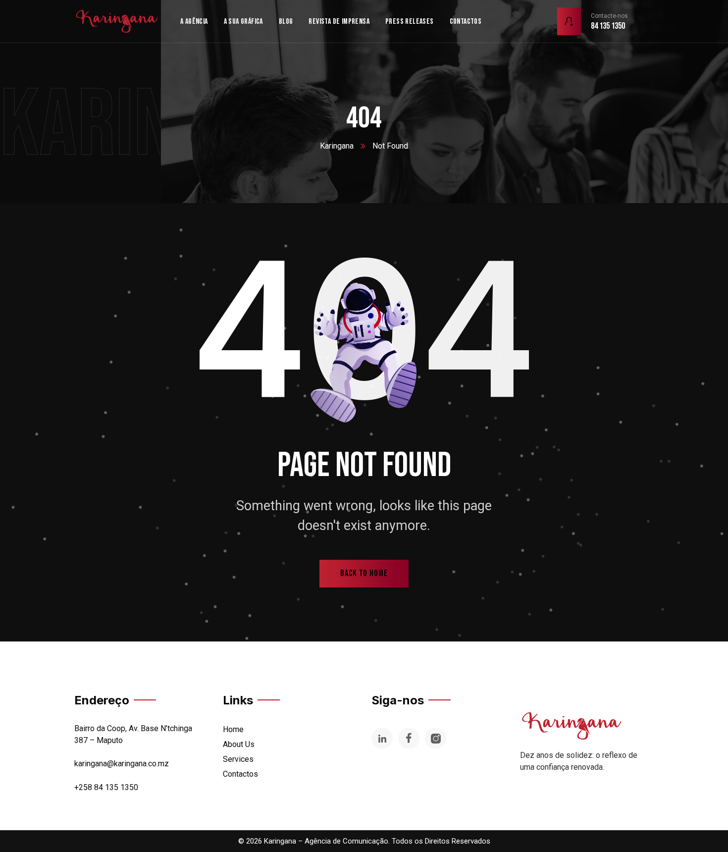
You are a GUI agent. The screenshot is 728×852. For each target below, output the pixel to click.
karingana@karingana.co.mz (121, 763)
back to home (364, 573)
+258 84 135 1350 (106, 787)
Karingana (337, 146)
